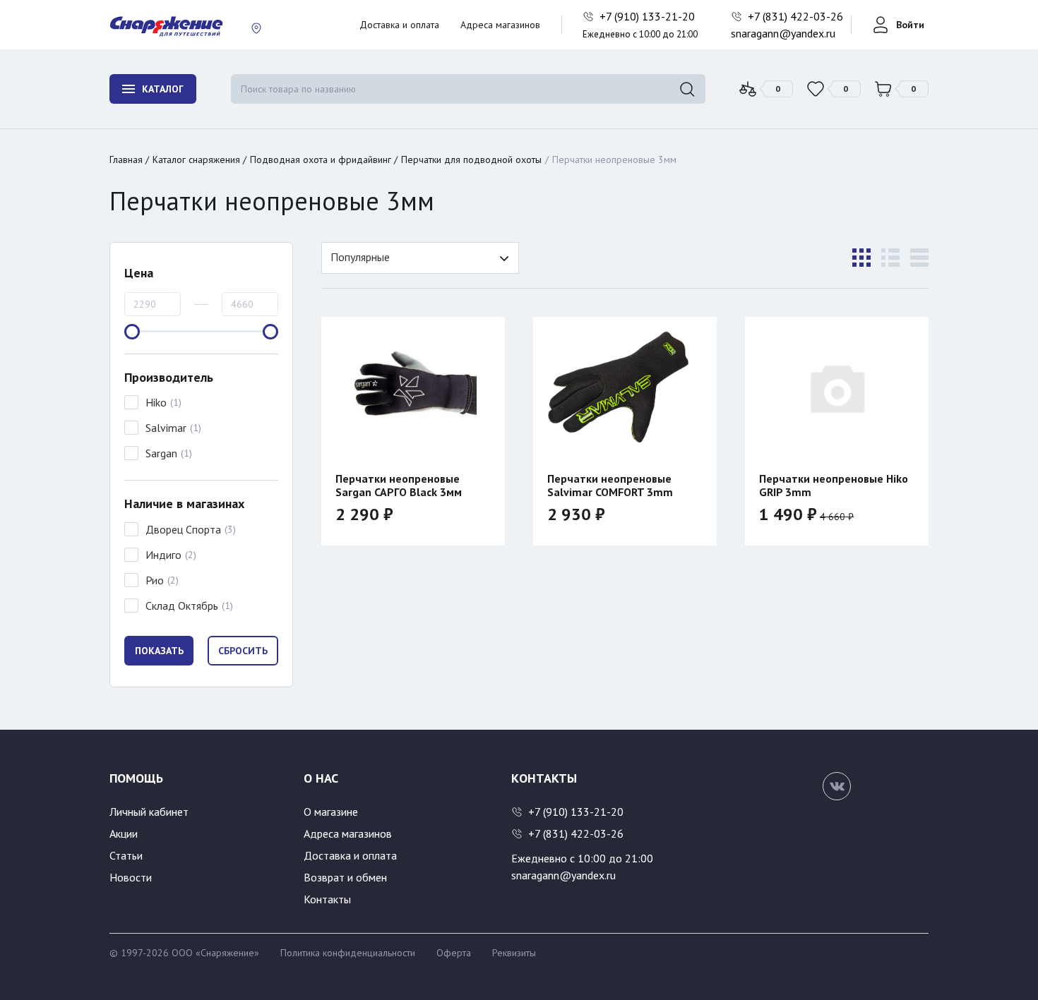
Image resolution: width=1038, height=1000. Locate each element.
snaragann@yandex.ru (783, 33)
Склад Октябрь (181, 605)
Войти (910, 24)
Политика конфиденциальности (347, 953)
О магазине (331, 812)
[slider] (132, 331)
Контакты (327, 899)
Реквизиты (514, 953)
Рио (154, 580)
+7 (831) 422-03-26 (797, 16)
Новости (130, 877)
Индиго (163, 554)
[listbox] (420, 258)
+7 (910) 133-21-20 (648, 16)
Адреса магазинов (500, 24)
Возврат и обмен (345, 877)
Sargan (161, 453)
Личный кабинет (149, 812)
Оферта (453, 953)
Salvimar (165, 427)
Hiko (156, 402)
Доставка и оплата (399, 24)
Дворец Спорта (183, 529)
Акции (123, 833)
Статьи (126, 855)
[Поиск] (687, 89)
